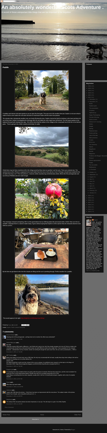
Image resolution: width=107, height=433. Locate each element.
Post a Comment (9, 407)
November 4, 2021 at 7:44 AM (14, 352)
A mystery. (92, 110)
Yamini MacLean (11, 342)
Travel (8, 382)
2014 (89, 209)
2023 (89, 93)
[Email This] (22, 325)
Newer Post (6, 415)
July (91, 179)
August (92, 177)
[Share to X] (25, 325)
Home (42, 415)
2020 (89, 195)
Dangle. (91, 126)
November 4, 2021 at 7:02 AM (14, 339)
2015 (89, 207)
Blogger (73, 429)
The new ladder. (93, 165)
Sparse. (91, 146)
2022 (89, 95)
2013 (89, 211)
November (92, 101)
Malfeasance (92, 167)
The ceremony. (93, 144)
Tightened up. (92, 112)
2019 (89, 197)
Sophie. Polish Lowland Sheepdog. (16, 327)
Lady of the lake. (93, 135)
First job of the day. (94, 117)
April (91, 186)
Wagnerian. (92, 153)
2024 (89, 90)
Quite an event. (93, 119)
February (92, 190)
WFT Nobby (9, 355)
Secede (91, 151)
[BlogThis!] (24, 325)
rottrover (8, 390)
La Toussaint (92, 169)
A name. (91, 140)
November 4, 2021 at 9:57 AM (14, 379)
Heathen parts (93, 105)
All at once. (92, 142)
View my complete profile (92, 270)
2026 (89, 86)
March (91, 188)
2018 (89, 200)
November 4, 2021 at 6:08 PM (14, 396)
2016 (89, 204)
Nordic (91, 103)
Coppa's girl (9, 369)
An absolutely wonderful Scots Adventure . (52, 7)
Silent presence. (93, 137)
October (92, 172)
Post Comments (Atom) (45, 419)
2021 (89, 97)
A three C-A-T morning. (95, 121)
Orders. (91, 124)
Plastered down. (93, 131)
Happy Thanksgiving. (94, 115)
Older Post (77, 415)
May (91, 183)
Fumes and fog (93, 133)
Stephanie (9, 399)
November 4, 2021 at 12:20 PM (14, 386)
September (93, 174)
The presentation (93, 108)
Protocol (91, 158)
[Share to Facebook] (27, 325)
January (92, 192)
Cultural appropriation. (95, 160)
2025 (89, 88)
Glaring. (91, 128)
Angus (96, 220)
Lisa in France (10, 334)
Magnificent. (92, 149)
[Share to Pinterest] (28, 325)
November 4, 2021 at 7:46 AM (14, 366)
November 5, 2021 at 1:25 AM (14, 404)
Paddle (91, 162)
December (92, 99)
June (91, 181)
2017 (89, 202)
